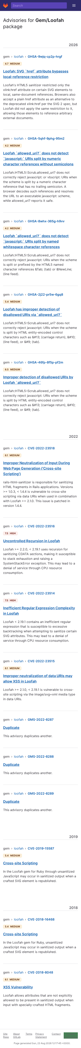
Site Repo (6, 1035)
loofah (18, 56)
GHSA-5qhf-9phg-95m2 (46, 138)
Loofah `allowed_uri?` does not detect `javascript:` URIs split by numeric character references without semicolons (38, 158)
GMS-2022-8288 (41, 756)
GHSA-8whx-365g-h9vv (46, 221)
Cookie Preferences (70, 1035)
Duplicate (11, 728)
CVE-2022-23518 (41, 448)
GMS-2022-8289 (41, 793)
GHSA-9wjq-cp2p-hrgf (45, 56)
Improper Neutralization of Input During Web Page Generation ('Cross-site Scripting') (36, 468)
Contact (56, 1033)
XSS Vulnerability (18, 987)
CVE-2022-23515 (41, 661)
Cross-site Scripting (20, 863)
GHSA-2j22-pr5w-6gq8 (45, 294)
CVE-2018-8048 (40, 972)
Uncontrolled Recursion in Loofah (31, 541)
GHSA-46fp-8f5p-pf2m (45, 362)
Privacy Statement (41, 1035)
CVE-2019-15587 (41, 848)
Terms (29, 1033)
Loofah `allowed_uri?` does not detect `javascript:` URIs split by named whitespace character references (36, 241)
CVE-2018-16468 (41, 919)
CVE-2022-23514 (41, 593)
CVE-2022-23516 (41, 526)
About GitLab (16, 1035)
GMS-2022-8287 (40, 719)
